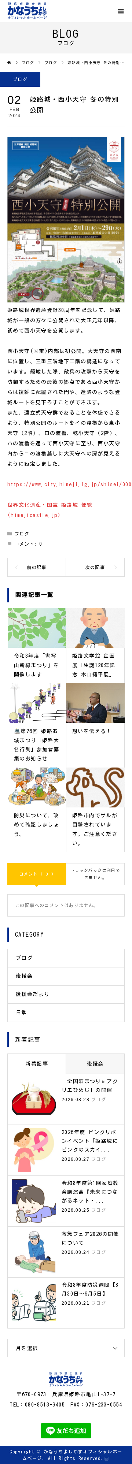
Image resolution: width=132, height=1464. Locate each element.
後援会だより (33, 994)
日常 (21, 1012)
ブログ (20, 79)
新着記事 (36, 1063)
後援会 (24, 975)
